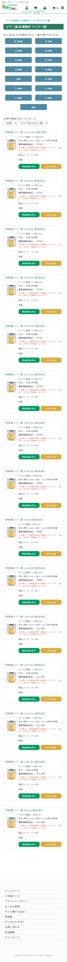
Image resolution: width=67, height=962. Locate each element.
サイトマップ (12, 937)
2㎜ (33, 107)
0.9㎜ (48, 69)
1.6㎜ (18, 97)
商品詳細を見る (29, 166)
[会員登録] (27, 8)
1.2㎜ (48, 78)
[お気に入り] (36, 8)
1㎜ (18, 78)
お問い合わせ (12, 927)
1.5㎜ (48, 88)
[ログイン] (45, 8)
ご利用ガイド (12, 896)
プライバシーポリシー (17, 901)
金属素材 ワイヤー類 (31, 20)
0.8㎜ (18, 69)
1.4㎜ (18, 88)
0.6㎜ (18, 60)
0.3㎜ (48, 41)
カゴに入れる (51, 166)
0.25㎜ (18, 41)
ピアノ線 (46, 20)
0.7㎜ (48, 60)
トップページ (12, 890)
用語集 (8, 916)
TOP (7, 20)
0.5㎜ (48, 50)
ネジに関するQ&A (15, 911)
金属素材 (15, 20)
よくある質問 (12, 906)
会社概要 (10, 932)
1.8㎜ (48, 97)
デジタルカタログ (15, 921)
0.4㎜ (18, 50)
